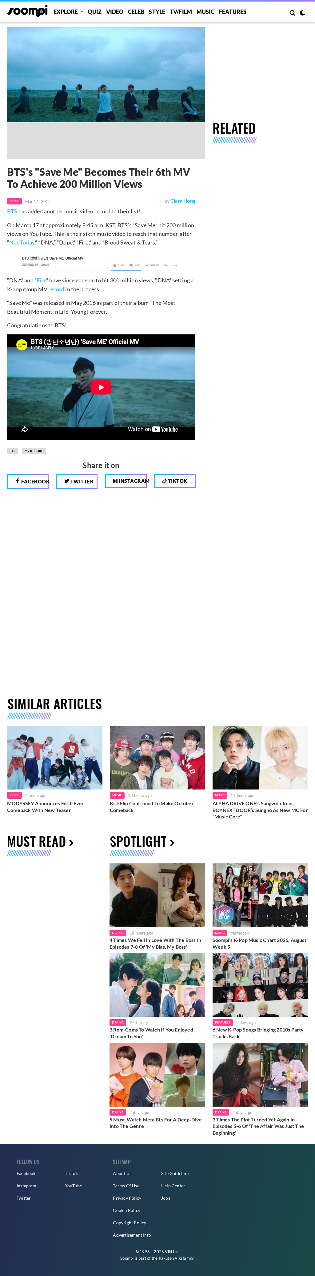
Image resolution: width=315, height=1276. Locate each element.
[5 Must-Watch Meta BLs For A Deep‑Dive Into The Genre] (157, 1075)
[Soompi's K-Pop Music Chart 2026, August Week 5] (260, 895)
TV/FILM (181, 11)
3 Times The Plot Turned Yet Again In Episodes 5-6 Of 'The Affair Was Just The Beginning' (258, 1126)
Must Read (36, 840)
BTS (12, 211)
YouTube (73, 1185)
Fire (41, 280)
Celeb (136, 11)
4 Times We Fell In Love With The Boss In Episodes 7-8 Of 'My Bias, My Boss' (155, 943)
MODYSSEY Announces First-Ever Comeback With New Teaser (45, 806)
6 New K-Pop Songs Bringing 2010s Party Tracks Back (258, 1033)
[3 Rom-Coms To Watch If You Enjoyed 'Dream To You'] (157, 985)
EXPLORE (66, 11)
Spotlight (138, 840)
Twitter (81, 481)
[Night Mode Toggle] (302, 13)
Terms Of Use (126, 1185)
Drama (118, 933)
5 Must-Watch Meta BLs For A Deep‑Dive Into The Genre (156, 1122)
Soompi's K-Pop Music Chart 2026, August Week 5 (259, 943)
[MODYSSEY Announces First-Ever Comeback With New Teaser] (54, 757)
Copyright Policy (129, 1222)
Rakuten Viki (170, 1258)
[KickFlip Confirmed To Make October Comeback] (157, 757)
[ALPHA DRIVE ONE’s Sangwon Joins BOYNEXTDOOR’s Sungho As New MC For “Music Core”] (260, 757)
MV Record (34, 451)
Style (157, 11)
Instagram (132, 481)
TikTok (71, 1173)
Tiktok (177, 481)
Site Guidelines (175, 1173)
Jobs (165, 1198)
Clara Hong (182, 201)
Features (233, 11)
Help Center (173, 1185)
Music (206, 11)
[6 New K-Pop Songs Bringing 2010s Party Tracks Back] (260, 985)
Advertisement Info (132, 1235)
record (56, 289)
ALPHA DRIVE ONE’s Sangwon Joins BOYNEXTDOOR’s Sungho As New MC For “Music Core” (260, 809)
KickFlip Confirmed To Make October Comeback (152, 806)
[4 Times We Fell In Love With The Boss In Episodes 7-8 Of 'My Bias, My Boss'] (157, 895)
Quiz (95, 11)
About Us (122, 1173)
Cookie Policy (126, 1210)
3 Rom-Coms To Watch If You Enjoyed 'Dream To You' (151, 1033)
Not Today (21, 242)
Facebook (34, 481)
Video (115, 11)
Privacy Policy (127, 1198)
